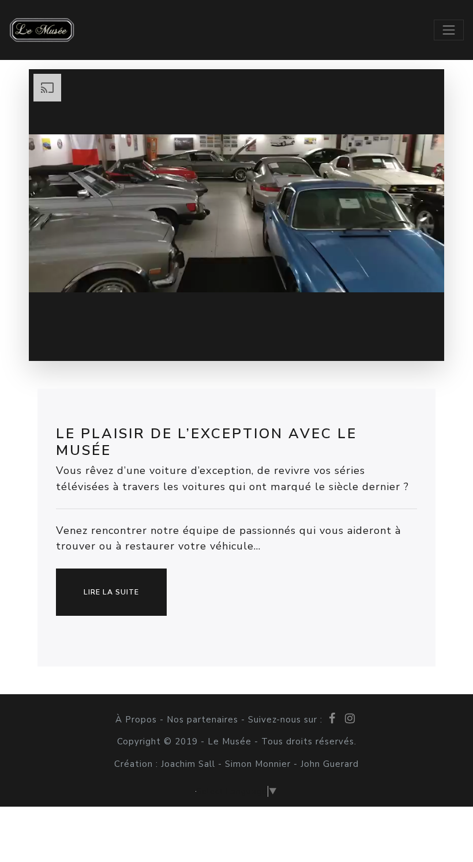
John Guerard (328, 764)
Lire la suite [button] (111, 592)
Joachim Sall (189, 764)
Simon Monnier (258, 764)
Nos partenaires (202, 719)
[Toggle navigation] (449, 30)
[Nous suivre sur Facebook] (333, 718)
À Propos (137, 719)
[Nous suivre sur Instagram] (349, 718)
